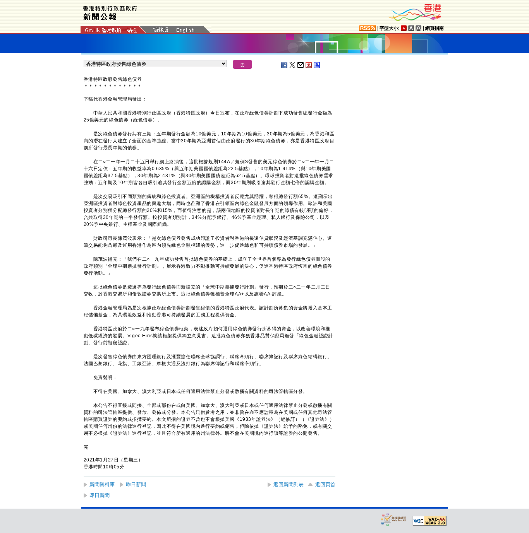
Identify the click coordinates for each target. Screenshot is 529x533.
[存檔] (309, 65)
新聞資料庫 (102, 484)
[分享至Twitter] (292, 65)
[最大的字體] (419, 28)
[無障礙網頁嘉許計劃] (393, 519)
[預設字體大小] (404, 28)
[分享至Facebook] (284, 65)
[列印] (317, 65)
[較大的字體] (411, 28)
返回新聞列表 (288, 484)
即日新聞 (99, 495)
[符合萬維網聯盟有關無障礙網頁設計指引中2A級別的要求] (429, 521)
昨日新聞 (136, 484)
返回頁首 (325, 484)
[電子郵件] (300, 65)
